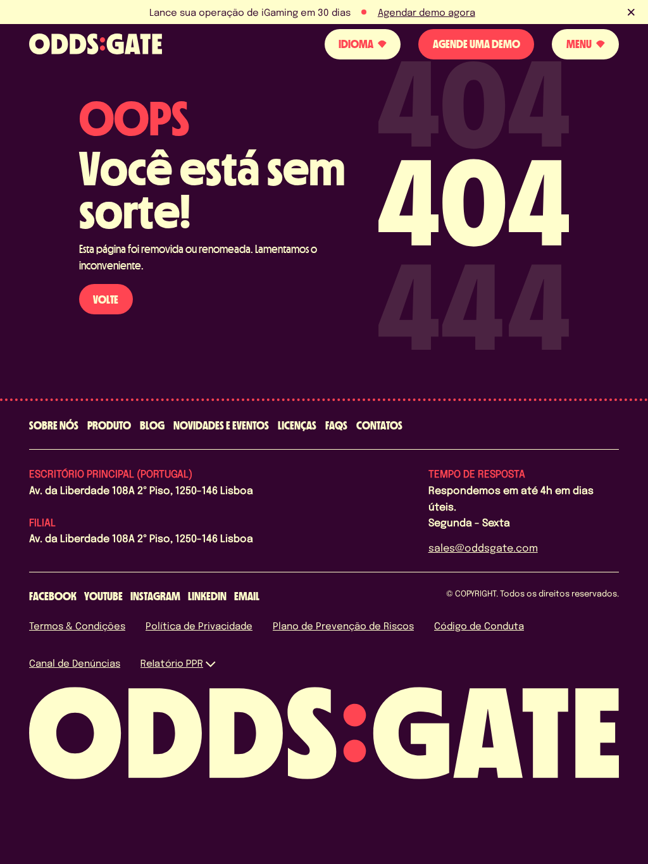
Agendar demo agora (426, 12)
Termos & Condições (77, 625)
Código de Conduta (479, 625)
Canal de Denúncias (74, 663)
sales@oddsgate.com (483, 547)
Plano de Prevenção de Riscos (343, 625)
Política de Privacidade (199, 625)
